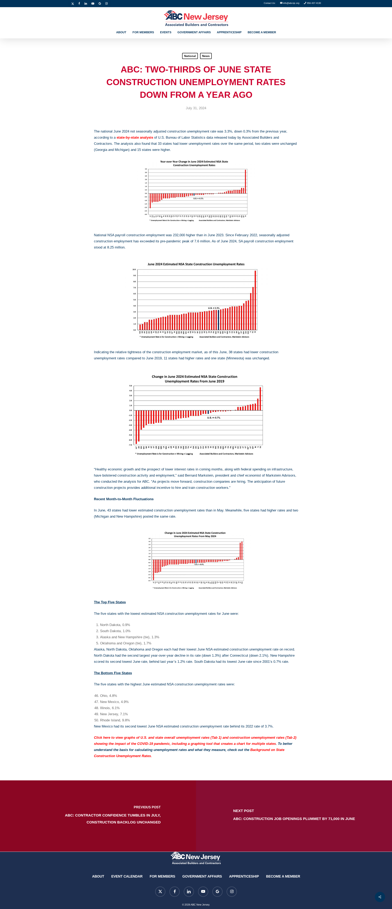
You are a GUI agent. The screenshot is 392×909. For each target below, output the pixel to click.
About (98, 876)
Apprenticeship (244, 876)
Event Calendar (127, 876)
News (206, 56)
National (190, 56)
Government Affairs (202, 876)
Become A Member (283, 876)
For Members (162, 876)
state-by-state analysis (135, 137)
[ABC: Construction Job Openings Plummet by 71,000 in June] (294, 816)
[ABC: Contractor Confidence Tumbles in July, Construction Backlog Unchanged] (98, 816)
